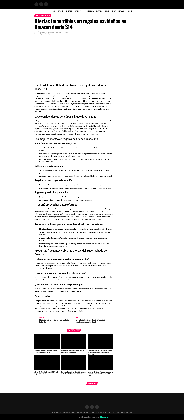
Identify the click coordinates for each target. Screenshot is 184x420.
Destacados (121, 11)
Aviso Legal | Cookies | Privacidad (122, 412)
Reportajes (69, 11)
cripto (130, 11)
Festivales (99, 11)
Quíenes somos (56, 412)
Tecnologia (90, 11)
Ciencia (113, 11)
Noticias (60, 11)
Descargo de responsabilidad (85, 412)
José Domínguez (47, 34)
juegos (107, 11)
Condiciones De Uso (69, 412)
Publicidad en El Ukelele (103, 412)
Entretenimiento (79, 11)
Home (53, 11)
